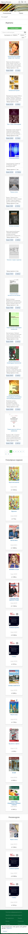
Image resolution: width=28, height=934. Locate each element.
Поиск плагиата (21, 924)
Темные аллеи (14, 192)
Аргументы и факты (14, 743)
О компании (21, 921)
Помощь (20, 918)
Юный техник (14, 714)
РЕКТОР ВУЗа (14, 540)
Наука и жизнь (14, 839)
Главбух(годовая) (14, 627)
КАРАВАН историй (14, 569)
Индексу (22, 35)
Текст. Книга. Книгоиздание (14, 124)
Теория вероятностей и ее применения (14, 430)
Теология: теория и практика (14, 260)
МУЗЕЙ (14, 772)
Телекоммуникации (14, 158)
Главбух (14, 656)
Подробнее (9, 928)
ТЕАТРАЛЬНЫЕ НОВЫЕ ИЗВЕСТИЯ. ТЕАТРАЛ (14, 57)
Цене (23, 37)
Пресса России (6, 2)
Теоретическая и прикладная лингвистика (14, 328)
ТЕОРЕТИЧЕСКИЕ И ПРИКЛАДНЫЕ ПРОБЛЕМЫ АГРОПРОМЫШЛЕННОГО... (14, 397)
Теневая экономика (14, 226)
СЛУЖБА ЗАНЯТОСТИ (14, 685)
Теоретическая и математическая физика (14, 294)
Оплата (7, 921)
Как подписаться (10, 918)
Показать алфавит (15, 28)
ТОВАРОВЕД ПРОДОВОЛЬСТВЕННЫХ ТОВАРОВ (14, 803)
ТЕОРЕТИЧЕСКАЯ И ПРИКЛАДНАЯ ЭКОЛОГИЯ (14, 362)
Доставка (8, 924)
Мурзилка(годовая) (14, 482)
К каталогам (7, 13)
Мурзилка (14, 511)
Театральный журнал (14, 90)
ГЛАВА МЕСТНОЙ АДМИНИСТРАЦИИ (14, 599)
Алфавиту (15, 35)
